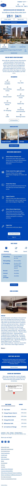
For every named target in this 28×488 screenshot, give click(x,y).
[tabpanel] (14, 51)
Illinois (11, 432)
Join (22, 6)
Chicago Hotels (18, 432)
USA (8, 432)
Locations (3, 432)
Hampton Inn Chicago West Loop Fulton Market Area (13, 434)
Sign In (25, 6)
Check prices (17, 22)
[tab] (4, 46)
